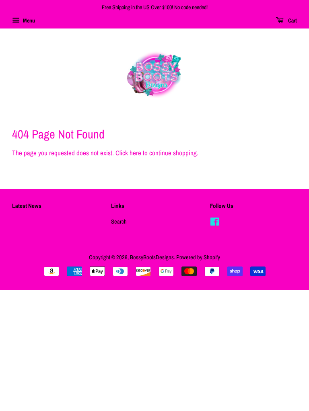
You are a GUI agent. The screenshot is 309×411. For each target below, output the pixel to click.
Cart (292, 20)
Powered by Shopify (198, 257)
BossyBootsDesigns (152, 257)
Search (119, 222)
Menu (28, 20)
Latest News (26, 205)
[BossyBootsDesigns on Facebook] (214, 223)
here (135, 152)
